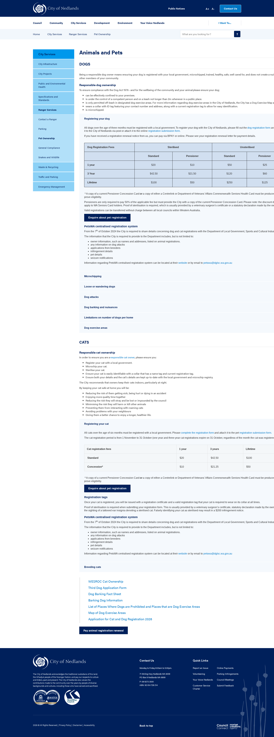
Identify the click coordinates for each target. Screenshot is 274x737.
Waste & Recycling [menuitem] (48, 167)
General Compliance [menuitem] (49, 147)
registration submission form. (164, 131)
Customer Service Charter (201, 687)
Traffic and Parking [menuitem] (48, 176)
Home (36, 34)
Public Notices (176, 8)
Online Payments (225, 667)
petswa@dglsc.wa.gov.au (217, 262)
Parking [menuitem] (42, 128)
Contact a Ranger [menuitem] (47, 119)
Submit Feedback (225, 685)
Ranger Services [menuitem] (47, 109)
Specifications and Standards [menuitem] (48, 98)
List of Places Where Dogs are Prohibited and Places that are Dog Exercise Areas (144, 606)
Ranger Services (78, 34)
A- (213, 9)
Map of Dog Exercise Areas (107, 612)
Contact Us (230, 8)
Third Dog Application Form (107, 587)
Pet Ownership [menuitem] (46, 138)
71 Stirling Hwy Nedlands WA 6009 (155, 673)
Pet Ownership (102, 34)
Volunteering (199, 673)
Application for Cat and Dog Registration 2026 (120, 619)
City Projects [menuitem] (45, 73)
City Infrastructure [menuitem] (47, 63)
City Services (54, 34)
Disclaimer (77, 725)
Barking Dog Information (105, 600)
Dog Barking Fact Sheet (104, 593)
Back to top (146, 725)
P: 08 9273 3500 (147, 681)
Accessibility (89, 725)
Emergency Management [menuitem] (51, 186)
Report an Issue (200, 667)
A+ (207, 9)
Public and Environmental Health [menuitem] (51, 85)
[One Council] (56, 697)
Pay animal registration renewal (103, 630)
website (182, 262)
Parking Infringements (227, 673)
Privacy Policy (65, 725)
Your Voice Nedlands (203, 679)
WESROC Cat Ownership (105, 581)
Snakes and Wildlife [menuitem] (48, 157)
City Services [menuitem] (46, 54)
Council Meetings (225, 679)
